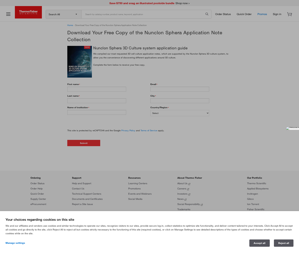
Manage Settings (15, 242)
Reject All (283, 243)
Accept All (259, 243)
